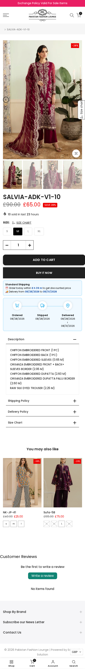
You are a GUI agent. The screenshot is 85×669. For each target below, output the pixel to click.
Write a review (42, 575)
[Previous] (6, 100)
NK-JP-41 (9, 512)
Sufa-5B (49, 512)
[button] (21, 223)
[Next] (79, 100)
